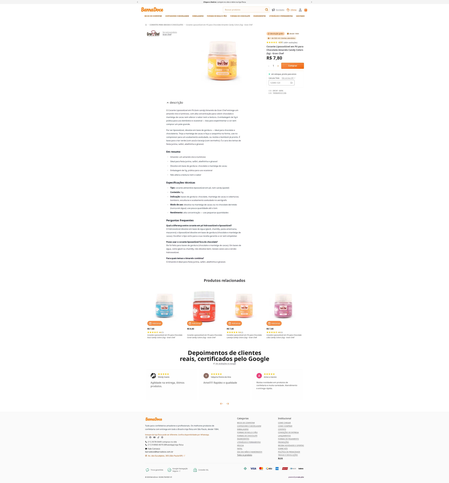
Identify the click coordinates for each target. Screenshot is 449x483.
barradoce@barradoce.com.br (159, 451)
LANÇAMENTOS (284, 435)
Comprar (292, 65)
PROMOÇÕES (283, 442)
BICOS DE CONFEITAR (246, 422)
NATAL (239, 448)
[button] (300, 10)
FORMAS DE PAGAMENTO (288, 439)
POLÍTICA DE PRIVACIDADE (289, 452)
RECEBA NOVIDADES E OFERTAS (291, 445)
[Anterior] (138, 1)
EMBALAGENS (242, 429)
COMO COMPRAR (285, 426)
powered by (296, 477)
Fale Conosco (153, 448)
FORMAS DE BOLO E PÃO (247, 432)
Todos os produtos (244, 455)
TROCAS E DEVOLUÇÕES (288, 455)
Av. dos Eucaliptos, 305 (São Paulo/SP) (165, 455)
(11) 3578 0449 (154, 441)
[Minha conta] (300, 10)
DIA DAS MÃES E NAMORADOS (249, 452)
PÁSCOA (240, 445)
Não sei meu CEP (288, 78)
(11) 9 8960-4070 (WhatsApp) (161, 444)
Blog (280, 458)
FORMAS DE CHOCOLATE (247, 435)
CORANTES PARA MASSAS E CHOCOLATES (166, 25)
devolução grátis (276, 33)
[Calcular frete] (292, 82)
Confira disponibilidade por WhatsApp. (193, 434)
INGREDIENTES (243, 439)
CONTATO (282, 429)
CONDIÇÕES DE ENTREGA (288, 432)
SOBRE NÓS (283, 448)
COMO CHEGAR (284, 422)
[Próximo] (311, 1)
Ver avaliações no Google (225, 363)
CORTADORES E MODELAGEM (249, 426)
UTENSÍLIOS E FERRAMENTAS (249, 442)
